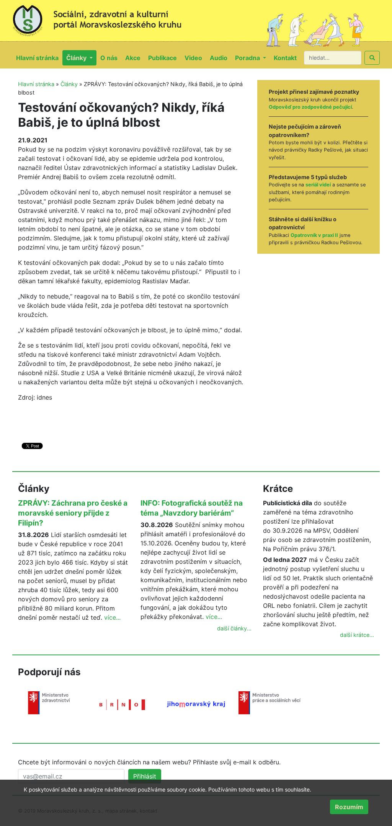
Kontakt (287, 58)
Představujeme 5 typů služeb (308, 177)
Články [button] (77, 58)
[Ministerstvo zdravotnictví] (49, 702)
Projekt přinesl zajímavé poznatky (314, 91)
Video (195, 58)
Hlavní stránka (39, 58)
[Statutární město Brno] (122, 704)
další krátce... (357, 635)
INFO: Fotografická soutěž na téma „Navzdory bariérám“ (191, 507)
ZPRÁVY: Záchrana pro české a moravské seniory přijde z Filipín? (72, 512)
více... (112, 617)
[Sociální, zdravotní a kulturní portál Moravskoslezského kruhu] (104, 17)
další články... (234, 628)
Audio (220, 58)
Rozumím (349, 807)
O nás (110, 58)
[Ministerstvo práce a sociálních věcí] (269, 702)
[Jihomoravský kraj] (196, 703)
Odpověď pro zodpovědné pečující (310, 107)
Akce (134, 58)
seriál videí (318, 185)
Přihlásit (144, 776)
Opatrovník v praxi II (314, 235)
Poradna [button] (248, 58)
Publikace (164, 58)
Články (69, 84)
